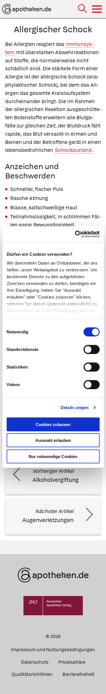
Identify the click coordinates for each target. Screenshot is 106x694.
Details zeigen (74, 407)
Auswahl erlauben (53, 440)
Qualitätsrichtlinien (32, 674)
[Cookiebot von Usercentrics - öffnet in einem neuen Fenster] (75, 234)
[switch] (91, 349)
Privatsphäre (71, 662)
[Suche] (83, 9)
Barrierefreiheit (78, 674)
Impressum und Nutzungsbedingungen (53, 650)
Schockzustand (73, 150)
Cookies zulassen (53, 424)
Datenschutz (34, 662)
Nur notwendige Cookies (53, 456)
